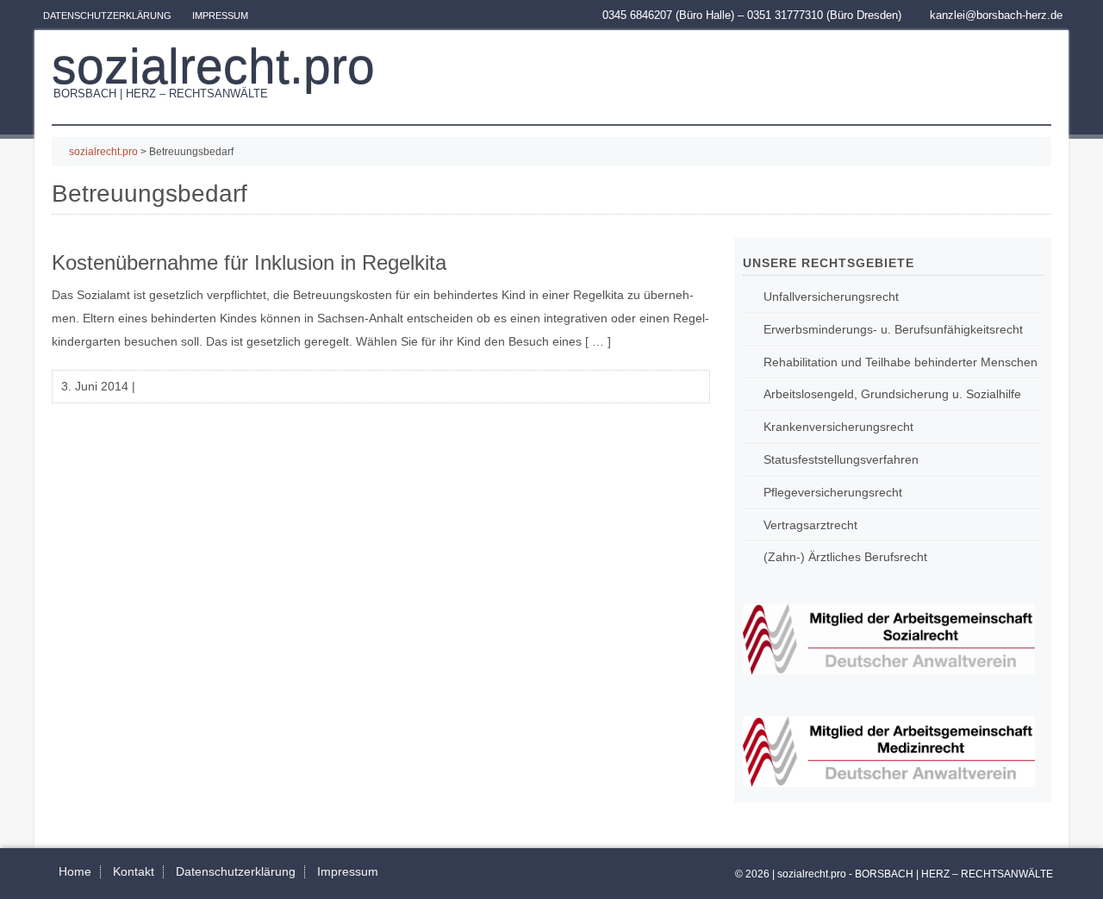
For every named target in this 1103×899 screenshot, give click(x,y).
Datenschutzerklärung (107, 15)
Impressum (220, 15)
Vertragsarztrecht (810, 525)
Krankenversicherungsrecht (838, 427)
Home (75, 871)
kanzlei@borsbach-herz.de (996, 15)
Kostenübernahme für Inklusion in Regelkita (249, 262)
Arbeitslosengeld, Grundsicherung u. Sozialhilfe (892, 394)
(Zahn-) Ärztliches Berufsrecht (845, 557)
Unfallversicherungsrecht (831, 296)
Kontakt (133, 871)
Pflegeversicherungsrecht (832, 492)
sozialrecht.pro (213, 66)
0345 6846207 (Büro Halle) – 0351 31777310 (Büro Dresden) (751, 15)
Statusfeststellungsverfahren (841, 459)
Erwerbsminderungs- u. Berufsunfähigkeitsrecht (893, 329)
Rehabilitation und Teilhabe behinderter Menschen (900, 362)
